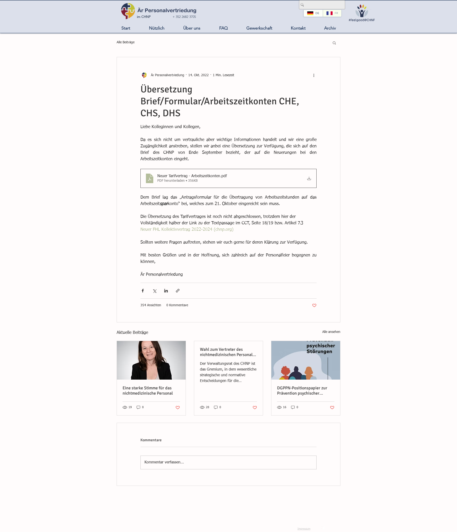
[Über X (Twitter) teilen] (154, 290)
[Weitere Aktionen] (314, 75)
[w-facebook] (323, 528)
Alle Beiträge (125, 42)
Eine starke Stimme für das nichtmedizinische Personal (148, 390)
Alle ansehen (331, 332)
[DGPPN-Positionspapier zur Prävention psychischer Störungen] (305, 360)
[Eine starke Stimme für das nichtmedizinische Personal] (151, 360)
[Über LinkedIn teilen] (166, 290)
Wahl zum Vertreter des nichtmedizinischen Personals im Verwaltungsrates (227, 352)
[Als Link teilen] (177, 290)
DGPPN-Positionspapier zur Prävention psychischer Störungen (302, 390)
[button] (156, 28)
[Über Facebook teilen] (142, 290)
